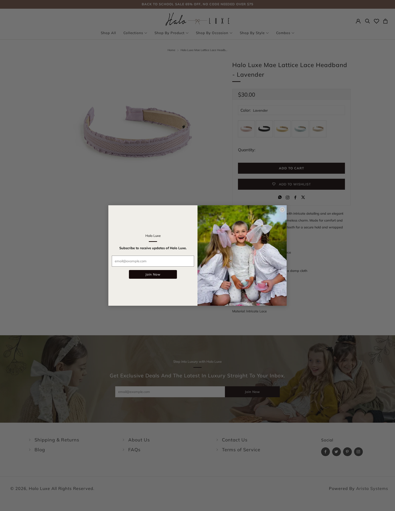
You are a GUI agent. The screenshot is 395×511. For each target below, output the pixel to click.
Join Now (152, 274)
